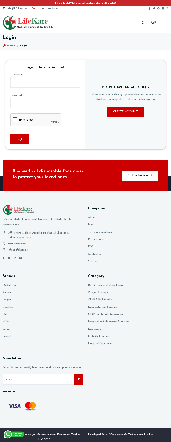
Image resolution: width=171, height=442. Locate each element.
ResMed (7, 292)
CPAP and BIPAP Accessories (105, 314)
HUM (6, 321)
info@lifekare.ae (16, 8)
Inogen (7, 299)
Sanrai (6, 329)
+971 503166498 (45, 8)
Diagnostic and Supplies (102, 307)
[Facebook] (150, 8)
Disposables (95, 329)
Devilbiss (8, 307)
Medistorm (9, 285)
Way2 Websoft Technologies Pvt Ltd (131, 434)
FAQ (91, 246)
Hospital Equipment (100, 343)
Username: (16, 74)
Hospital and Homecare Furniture (108, 321)
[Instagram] (158, 8)
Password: (16, 95)
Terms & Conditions (100, 232)
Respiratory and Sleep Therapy (107, 285)
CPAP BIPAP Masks (100, 299)
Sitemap (93, 261)
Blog (90, 224)
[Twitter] (153, 8)
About (92, 217)
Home (10, 45)
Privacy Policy (96, 239)
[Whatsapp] (167, 8)
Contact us (94, 254)
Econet (7, 336)
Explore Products (138, 175)
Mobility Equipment (100, 336)
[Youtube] (20, 258)
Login (19, 139)
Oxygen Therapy (98, 292)
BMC (6, 314)
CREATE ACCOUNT (125, 111)
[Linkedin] (162, 8)
